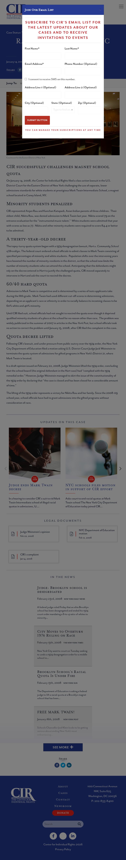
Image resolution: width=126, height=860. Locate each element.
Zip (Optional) (87, 103)
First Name (31, 48)
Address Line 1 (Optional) (40, 87)
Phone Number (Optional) (81, 64)
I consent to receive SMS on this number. (52, 79)
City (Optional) (34, 103)
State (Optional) (61, 103)
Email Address (33, 64)
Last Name (71, 48)
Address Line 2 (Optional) (81, 87)
